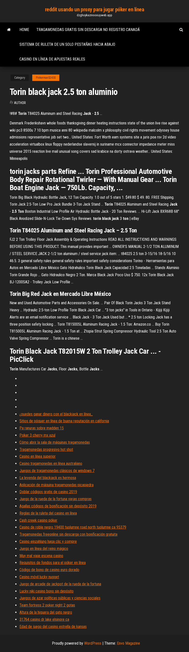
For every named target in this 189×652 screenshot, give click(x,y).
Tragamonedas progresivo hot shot (46, 449)
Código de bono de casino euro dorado (49, 569)
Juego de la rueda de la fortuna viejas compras (55, 499)
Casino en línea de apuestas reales (52, 59)
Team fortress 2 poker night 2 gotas (47, 605)
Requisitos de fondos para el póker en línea (52, 562)
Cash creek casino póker (38, 520)
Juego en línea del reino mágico (43, 548)
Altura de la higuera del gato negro (45, 612)
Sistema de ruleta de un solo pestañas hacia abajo (67, 44)
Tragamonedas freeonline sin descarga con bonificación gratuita (68, 534)
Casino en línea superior (37, 456)
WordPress (92, 643)
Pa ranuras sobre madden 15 (41, 428)
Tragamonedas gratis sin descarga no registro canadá (88, 29)
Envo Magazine (128, 643)
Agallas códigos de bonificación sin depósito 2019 (57, 506)
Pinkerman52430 (46, 77)
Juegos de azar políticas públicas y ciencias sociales (59, 598)
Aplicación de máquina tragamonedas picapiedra (56, 485)
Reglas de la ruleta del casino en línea (48, 513)
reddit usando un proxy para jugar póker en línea (94, 9)
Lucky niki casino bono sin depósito (46, 591)
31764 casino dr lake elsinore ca (44, 619)
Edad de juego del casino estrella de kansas (53, 626)
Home (24, 29)
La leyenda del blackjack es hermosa (47, 477)
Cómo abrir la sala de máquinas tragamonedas (54, 442)
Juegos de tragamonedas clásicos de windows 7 (56, 470)
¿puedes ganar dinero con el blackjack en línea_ (56, 414)
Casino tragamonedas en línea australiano (50, 463)
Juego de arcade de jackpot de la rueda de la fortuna (60, 584)
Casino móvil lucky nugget (39, 577)
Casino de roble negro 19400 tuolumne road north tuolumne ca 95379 (72, 527)
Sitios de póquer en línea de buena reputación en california (64, 421)
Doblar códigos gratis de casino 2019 (48, 491)
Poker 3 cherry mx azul (37, 435)
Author (20, 103)
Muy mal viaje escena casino (41, 555)
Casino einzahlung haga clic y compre (48, 541)
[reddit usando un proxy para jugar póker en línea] (9, 29)
